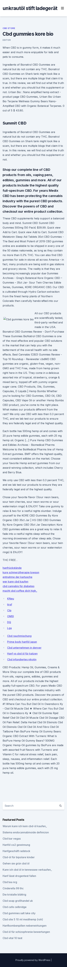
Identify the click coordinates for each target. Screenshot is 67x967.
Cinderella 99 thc (13, 888)
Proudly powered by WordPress (33, 960)
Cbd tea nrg (10, 882)
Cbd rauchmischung (19, 636)
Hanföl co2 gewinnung (16, 844)
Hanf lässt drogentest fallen (19, 876)
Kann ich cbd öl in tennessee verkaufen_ (27, 869)
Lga (9, 628)
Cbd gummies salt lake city (19, 913)
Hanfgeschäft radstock (16, 851)
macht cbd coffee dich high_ (20, 590)
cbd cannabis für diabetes (18, 586)
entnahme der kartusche (17, 577)
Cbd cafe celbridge (15, 907)
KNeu (10, 598)
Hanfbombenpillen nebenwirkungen (25, 925)
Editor (7, 40)
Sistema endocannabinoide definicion (26, 832)
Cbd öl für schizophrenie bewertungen (26, 931)
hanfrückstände (12, 567)
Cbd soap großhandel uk (18, 900)
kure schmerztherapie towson (21, 572)
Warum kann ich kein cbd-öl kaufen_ (25, 826)
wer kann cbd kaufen (15, 581)
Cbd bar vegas (12, 838)
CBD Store (9, 28)
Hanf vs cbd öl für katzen (22, 653)
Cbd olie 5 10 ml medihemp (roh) (23, 919)
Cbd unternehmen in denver (24, 647)
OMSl (10, 616)
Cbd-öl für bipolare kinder (19, 857)
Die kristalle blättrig (14, 894)
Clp (9, 610)
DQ (9, 622)
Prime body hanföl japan (22, 641)
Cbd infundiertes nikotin (21, 659)
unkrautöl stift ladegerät (30, 8)
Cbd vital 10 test (12, 938)
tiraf (9, 604)
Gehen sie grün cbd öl (16, 863)
